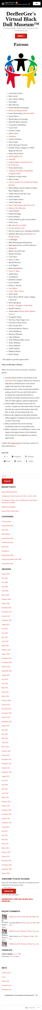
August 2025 (5, 624)
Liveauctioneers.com (17, 228)
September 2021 (7, 822)
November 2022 (7, 763)
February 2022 (6, 801)
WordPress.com (6, 989)
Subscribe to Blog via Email (16, 879)
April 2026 (5, 591)
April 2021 (5, 844)
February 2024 (6, 700)
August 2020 (5, 873)
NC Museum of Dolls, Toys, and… (29, 931)
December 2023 (6, 709)
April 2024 (5, 692)
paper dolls (5, 547)
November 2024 (7, 662)
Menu (22, 36)
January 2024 (6, 704)
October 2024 (6, 666)
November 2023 (7, 713)
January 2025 (6, 654)
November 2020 (7, 865)
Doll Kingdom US (15, 156)
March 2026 (5, 595)
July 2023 (5, 730)
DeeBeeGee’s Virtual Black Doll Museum (17, 900)
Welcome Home (11, 381)
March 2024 (5, 696)
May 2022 (5, 789)
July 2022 (5, 780)
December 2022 (6, 759)
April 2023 (5, 742)
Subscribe (8, 891)
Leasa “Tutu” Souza (16, 291)
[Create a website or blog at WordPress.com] (36, 995)
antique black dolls (7, 525)
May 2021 (5, 839)
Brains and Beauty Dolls (18, 111)
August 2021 (5, 827)
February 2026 (6, 599)
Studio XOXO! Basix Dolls (10, 511)
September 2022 (7, 772)
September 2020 (7, 869)
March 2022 (5, 797)
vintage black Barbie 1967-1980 (11, 559)
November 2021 (7, 814)
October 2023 (6, 717)
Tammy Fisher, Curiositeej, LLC (21, 162)
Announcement (6, 521)
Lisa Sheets (13, 288)
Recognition (5, 551)
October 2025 (6, 616)
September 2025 (7, 620)
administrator (16, 443)
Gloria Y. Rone (14, 271)
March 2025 (5, 645)
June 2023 (5, 734)
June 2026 (5, 582)
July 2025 (5, 629)
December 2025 (6, 607)
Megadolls (13, 248)
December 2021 (6, 810)
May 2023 (5, 738)
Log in (4, 977)
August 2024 (5, 675)
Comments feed (6, 985)
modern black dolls (7, 538)
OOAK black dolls (7, 542)
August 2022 (5, 776)
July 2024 (5, 679)
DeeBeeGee (12, 917)
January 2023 (6, 755)
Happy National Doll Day (9, 492)
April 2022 (5, 793)
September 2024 (7, 671)
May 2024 (5, 688)
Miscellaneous (6, 534)
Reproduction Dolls (8, 555)
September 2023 (7, 721)
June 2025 (5, 633)
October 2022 (6, 768)
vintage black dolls (7, 563)
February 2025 (6, 650)
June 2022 (5, 785)
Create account (6, 972)
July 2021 (5, 831)
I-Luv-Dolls (21, 225)
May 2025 (5, 637)
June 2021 (5, 835)
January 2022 (6, 806)
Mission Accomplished (8, 507)
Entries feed (5, 981)
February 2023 (6, 751)
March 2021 (5, 848)
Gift (37, 3)
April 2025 (5, 641)
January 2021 (6, 856)
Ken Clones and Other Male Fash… (29, 917)
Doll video (5, 530)
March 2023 (5, 747)
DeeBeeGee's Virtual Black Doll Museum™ (21, 19)
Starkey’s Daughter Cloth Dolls (20, 305)
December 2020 (6, 860)
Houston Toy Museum (17, 208)
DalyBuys (12, 136)
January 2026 (6, 603)
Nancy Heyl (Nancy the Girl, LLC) (22, 205)
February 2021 (6, 852)
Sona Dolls (30, 113)
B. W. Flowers (14, 165)
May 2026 (5, 586)
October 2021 (6, 818)
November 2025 (7, 612)
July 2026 (5, 578)
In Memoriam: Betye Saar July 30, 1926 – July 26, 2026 (19, 496)
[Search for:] (21, 476)
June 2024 (5, 683)
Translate (16, 956)
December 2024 (6, 658)
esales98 (12, 159)
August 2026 (5, 574)
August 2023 (5, 726)
